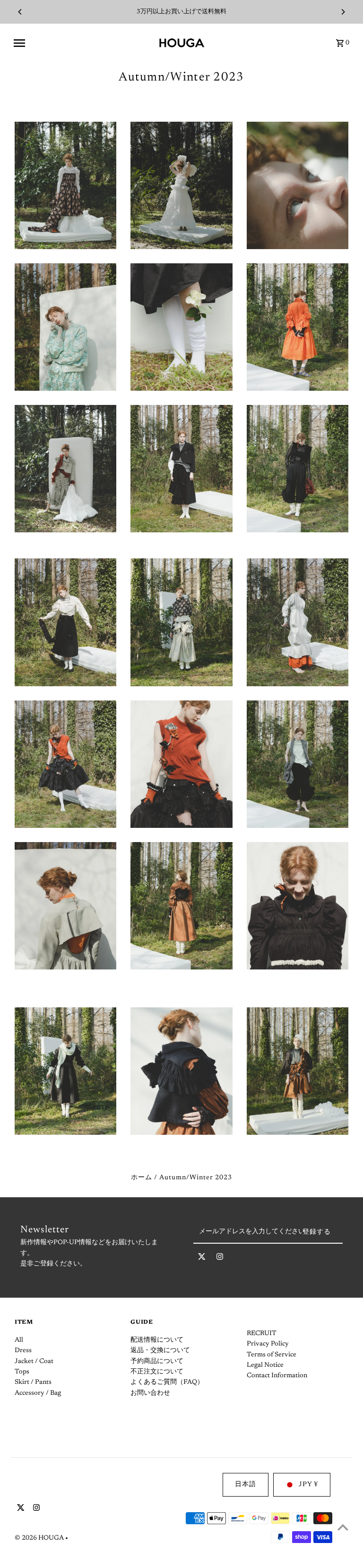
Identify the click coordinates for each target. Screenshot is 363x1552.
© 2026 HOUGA (40, 1538)
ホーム (141, 1178)
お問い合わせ (150, 1393)
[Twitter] (202, 1258)
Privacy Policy (268, 1344)
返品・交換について (160, 1350)
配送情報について (156, 1340)
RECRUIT (262, 1333)
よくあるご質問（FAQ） (167, 1382)
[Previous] (20, 12)
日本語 (245, 1484)
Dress (23, 1350)
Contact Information (277, 1376)
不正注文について (156, 1372)
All (19, 1340)
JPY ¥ (308, 1484)
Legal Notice (265, 1365)
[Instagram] (219, 1258)
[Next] (343, 12)
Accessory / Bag (38, 1393)
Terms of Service (271, 1355)
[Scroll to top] (343, 1527)
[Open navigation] (82, 43)
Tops (22, 1372)
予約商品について (156, 1361)
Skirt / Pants (33, 1382)
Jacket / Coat (34, 1361)
